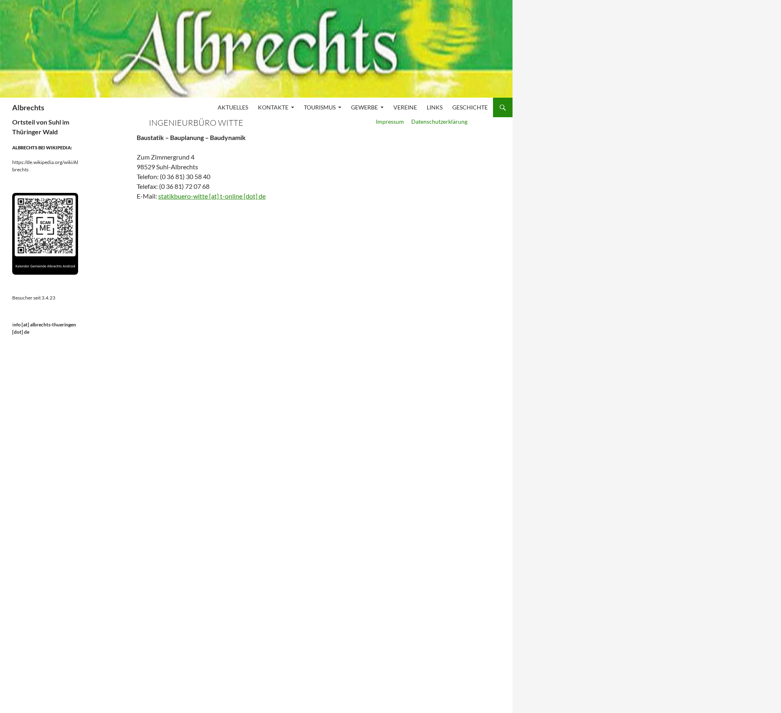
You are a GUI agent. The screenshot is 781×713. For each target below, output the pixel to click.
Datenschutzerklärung (438, 121)
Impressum (390, 121)
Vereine (405, 107)
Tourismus (320, 107)
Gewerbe (364, 107)
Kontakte (273, 107)
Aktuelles (233, 107)
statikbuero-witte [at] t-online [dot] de (212, 196)
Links (435, 107)
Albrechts (28, 107)
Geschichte (470, 107)
